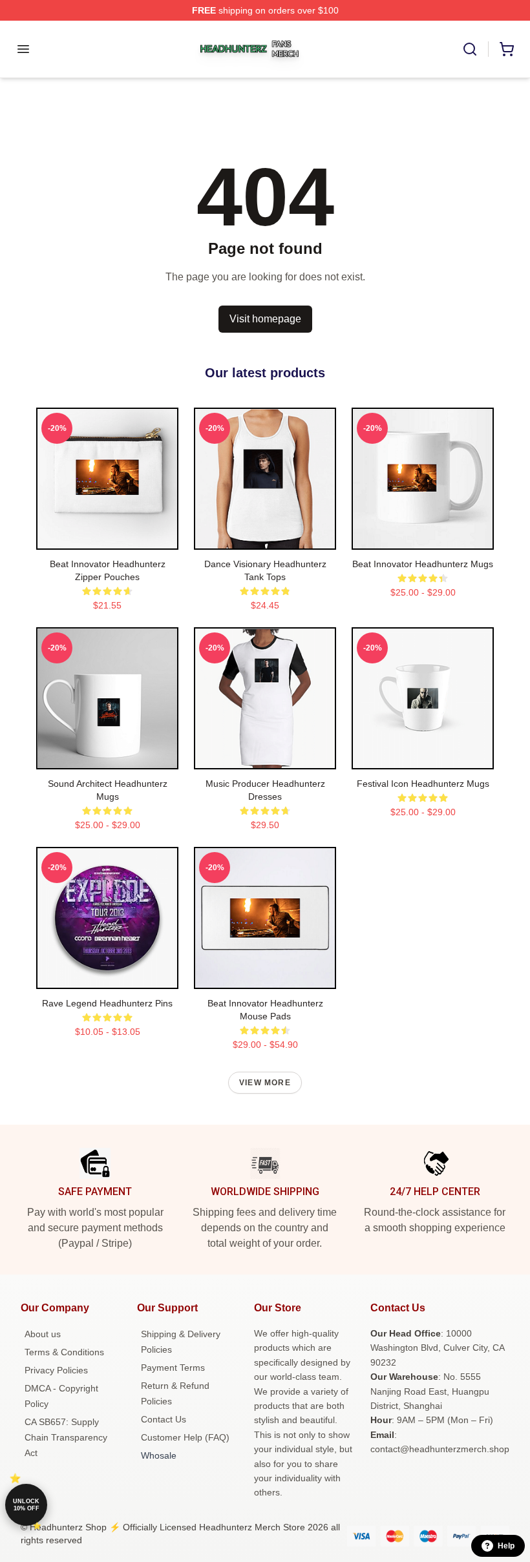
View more (265, 1082)
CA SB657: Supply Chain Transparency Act (66, 1437)
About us (43, 1334)
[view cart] (506, 49)
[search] (470, 49)
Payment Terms (173, 1367)
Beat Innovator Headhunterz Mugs (422, 564)
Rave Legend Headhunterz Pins (107, 1003)
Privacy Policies (56, 1370)
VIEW (107, 537)
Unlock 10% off (26, 1505)
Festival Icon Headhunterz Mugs (423, 783)
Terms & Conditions (64, 1352)
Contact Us (163, 1419)
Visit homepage (265, 318)
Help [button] (506, 1545)
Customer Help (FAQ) (185, 1437)
